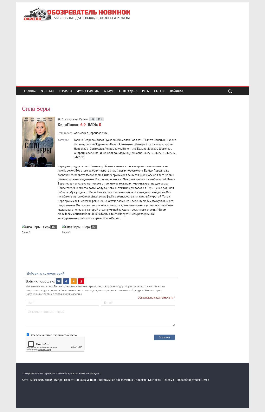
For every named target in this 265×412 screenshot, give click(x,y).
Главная (30, 91)
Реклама (168, 379)
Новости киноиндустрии (80, 379)
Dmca (205, 379)
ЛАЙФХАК (176, 91)
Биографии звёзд (41, 379)
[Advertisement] (132, 57)
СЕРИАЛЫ (65, 91)
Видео (58, 379)
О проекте (139, 379)
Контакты (154, 379)
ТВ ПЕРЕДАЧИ (128, 91)
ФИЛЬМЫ (47, 91)
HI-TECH (159, 91)
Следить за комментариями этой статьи (54, 335)
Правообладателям (188, 379)
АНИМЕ (109, 91)
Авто (25, 379)
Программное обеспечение (115, 379)
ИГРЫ (146, 91)
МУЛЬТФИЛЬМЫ (87, 91)
